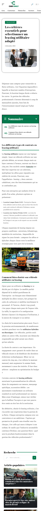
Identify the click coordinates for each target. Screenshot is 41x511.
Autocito (29, 166)
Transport (10, 22)
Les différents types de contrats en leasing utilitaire (22, 127)
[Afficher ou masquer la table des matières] (30, 119)
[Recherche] (32, 4)
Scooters (8, 476)
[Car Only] (13, 4)
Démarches (8, 497)
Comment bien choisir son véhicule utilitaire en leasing (19, 133)
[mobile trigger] (3, 4)
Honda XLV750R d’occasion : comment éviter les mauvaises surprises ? (19, 481)
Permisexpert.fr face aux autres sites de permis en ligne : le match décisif (20, 502)
